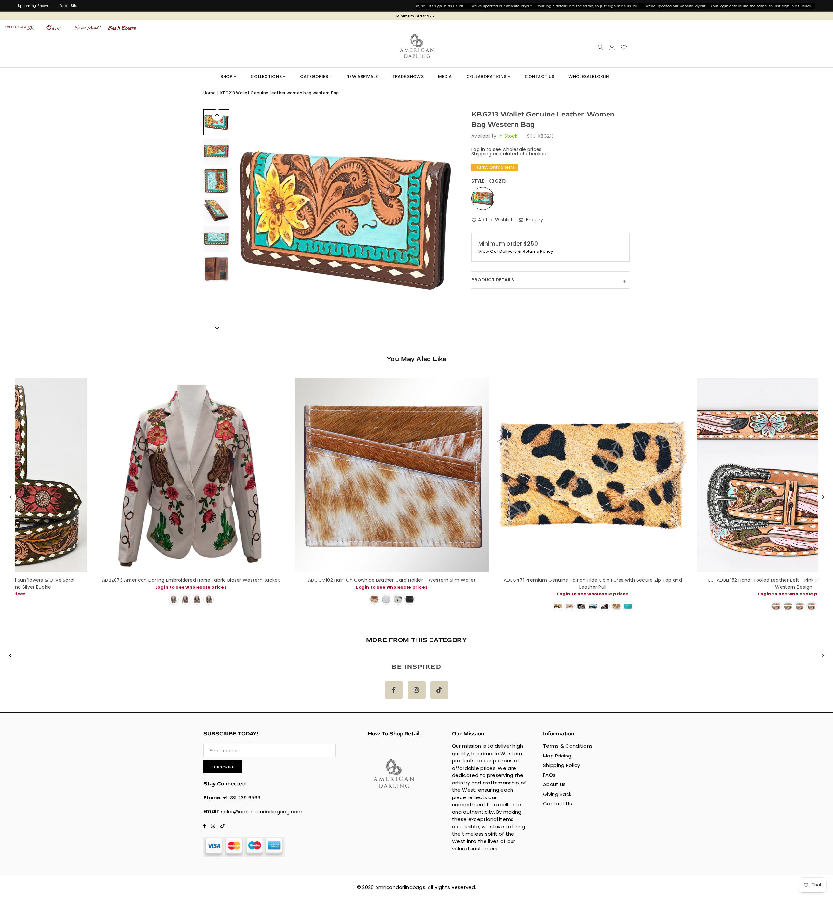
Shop (226, 77)
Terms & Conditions (568, 745)
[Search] (600, 47)
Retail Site (68, 5)
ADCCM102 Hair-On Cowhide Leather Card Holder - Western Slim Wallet (122, 580)
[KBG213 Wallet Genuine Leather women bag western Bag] (216, 122)
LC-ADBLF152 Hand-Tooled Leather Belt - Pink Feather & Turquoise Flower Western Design (524, 583)
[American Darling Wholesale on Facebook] (394, 690)
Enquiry (534, 219)
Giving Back (557, 794)
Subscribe (223, 767)
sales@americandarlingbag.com (261, 811)
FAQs (549, 774)
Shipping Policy (561, 765)
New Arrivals (362, 77)
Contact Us (557, 803)
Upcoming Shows (33, 5)
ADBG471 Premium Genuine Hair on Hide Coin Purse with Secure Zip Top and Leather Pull (324, 583)
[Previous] (217, 115)
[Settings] (612, 47)
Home (209, 93)
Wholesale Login (588, 77)
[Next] (217, 328)
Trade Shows (408, 77)
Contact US (539, 77)
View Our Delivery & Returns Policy (515, 251)
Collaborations (486, 77)
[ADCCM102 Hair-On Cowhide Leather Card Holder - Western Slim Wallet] (123, 475)
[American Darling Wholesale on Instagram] (417, 690)
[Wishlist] (624, 47)
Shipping (481, 153)
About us (554, 784)
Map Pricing (557, 755)
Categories (314, 77)
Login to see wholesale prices (122, 587)
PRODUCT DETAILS (549, 281)
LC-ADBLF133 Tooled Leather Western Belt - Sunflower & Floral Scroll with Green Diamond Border (725, 583)
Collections (266, 77)
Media (445, 77)
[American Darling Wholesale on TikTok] (439, 690)
